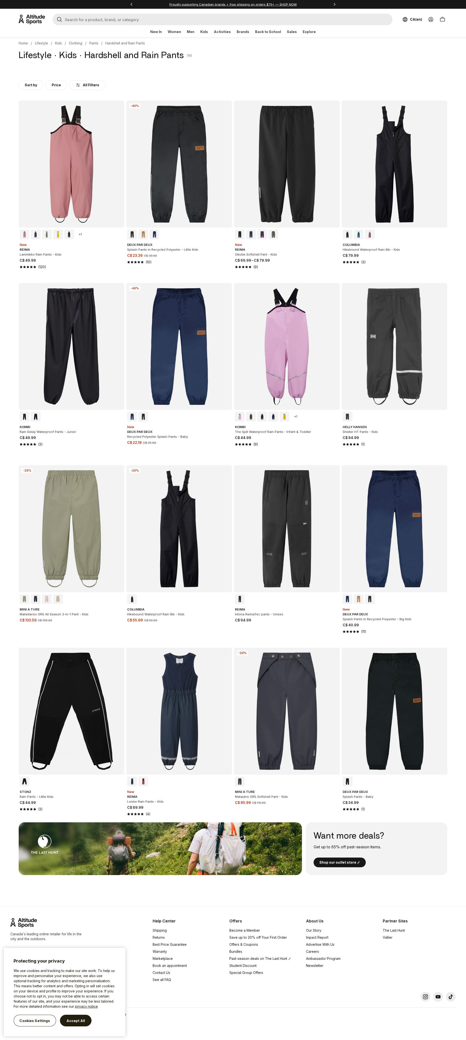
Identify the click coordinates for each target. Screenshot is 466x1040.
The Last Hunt (394, 930)
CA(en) (416, 19)
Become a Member (244, 930)
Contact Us (161, 973)
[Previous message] (131, 4)
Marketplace (163, 958)
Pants (93, 43)
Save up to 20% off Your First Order (258, 937)
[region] (64, 992)
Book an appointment (170, 965)
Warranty (160, 951)
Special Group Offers (246, 973)
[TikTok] (451, 997)
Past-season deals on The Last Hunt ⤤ (260, 958)
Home (23, 43)
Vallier (387, 937)
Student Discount (243, 965)
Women (174, 32)
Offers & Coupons (243, 944)
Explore (309, 32)
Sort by (31, 85)
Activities (222, 32)
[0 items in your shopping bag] (442, 19)
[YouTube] (438, 997)
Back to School (268, 32)
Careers (312, 951)
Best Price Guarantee (170, 944)
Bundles (235, 951)
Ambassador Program (323, 958)
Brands (243, 32)
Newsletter (314, 965)
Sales (292, 32)
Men (190, 32)
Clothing (75, 43)
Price (56, 85)
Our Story (313, 930)
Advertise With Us (320, 944)
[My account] (431, 19)
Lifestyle (41, 43)
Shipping (160, 930)
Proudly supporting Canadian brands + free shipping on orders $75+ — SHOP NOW (233, 4)
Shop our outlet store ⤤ (339, 862)
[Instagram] (425, 997)
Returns (159, 937)
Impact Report (317, 937)
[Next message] (334, 4)
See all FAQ (162, 980)
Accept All (76, 1020)
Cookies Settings (34, 1020)
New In (156, 32)
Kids (204, 32)
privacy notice (86, 1006)
